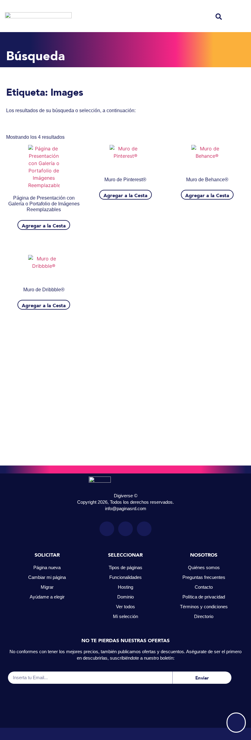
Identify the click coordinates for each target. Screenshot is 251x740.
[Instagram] (106, 528)
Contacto (204, 587)
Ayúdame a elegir (47, 596)
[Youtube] (144, 528)
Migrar (47, 587)
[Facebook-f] (125, 528)
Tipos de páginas (125, 567)
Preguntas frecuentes (203, 577)
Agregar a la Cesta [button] (44, 225)
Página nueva (47, 567)
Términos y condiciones (204, 606)
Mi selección (125, 616)
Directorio (203, 616)
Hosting (125, 587)
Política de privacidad (203, 596)
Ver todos (125, 606)
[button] (219, 17)
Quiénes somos (204, 567)
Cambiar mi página (47, 577)
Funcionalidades (125, 577)
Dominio (125, 596)
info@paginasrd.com (125, 508)
